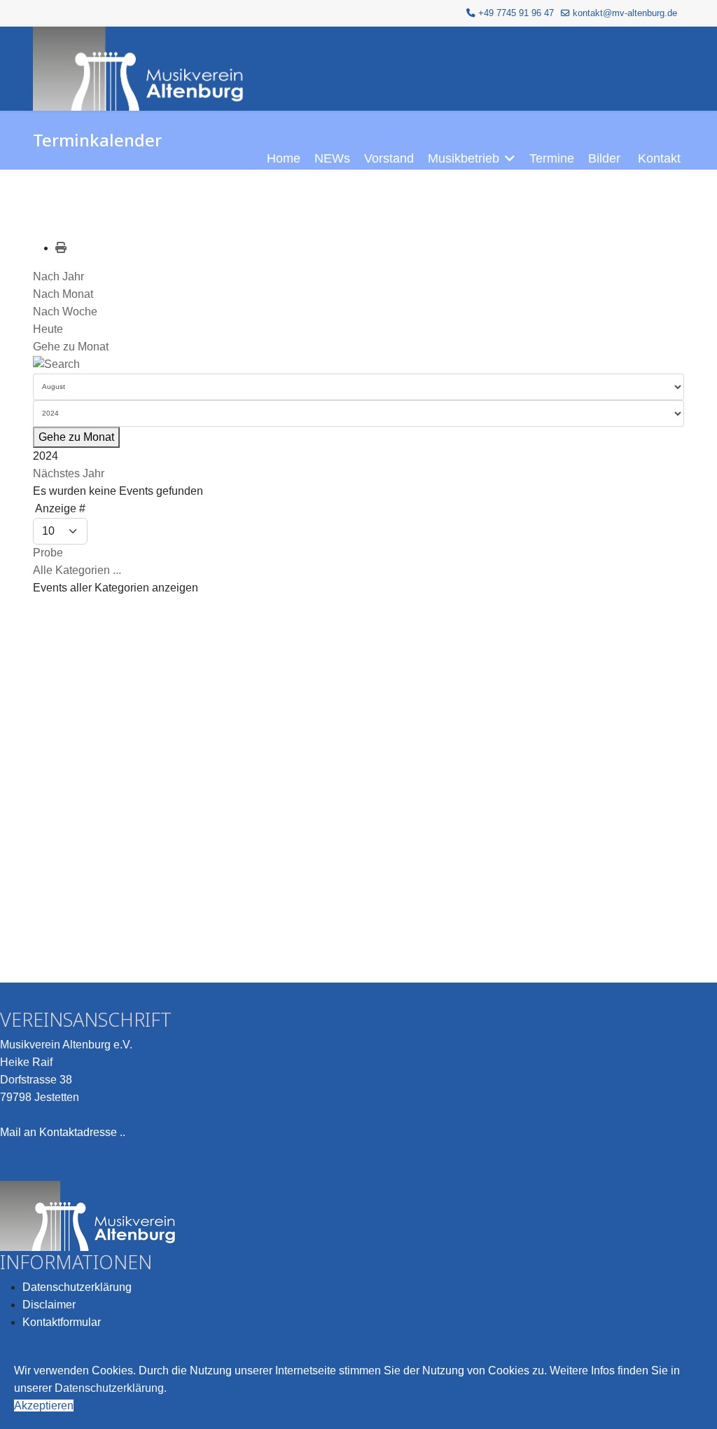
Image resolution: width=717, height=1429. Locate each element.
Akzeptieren (44, 1405)
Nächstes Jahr (68, 473)
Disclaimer (49, 1305)
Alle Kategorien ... (77, 570)
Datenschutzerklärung (77, 1287)
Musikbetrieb (463, 158)
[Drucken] (61, 248)
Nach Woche (65, 311)
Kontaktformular (61, 1322)
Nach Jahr (58, 276)
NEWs (332, 158)
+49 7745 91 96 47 (516, 13)
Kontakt (659, 158)
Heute (48, 329)
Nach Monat (63, 294)
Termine (551, 158)
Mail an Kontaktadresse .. (62, 1132)
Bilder (604, 158)
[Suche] (358, 365)
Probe (48, 553)
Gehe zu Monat (71, 347)
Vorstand (389, 158)
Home (283, 158)
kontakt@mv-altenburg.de (625, 13)
